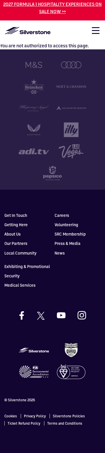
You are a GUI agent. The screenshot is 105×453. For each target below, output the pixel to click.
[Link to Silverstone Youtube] (67, 315)
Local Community (20, 252)
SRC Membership (70, 233)
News (60, 252)
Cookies (10, 416)
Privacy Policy (35, 416)
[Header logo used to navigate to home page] (27, 30)
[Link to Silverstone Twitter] (46, 315)
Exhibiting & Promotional (27, 266)
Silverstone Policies (69, 416)
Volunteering (66, 224)
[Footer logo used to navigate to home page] (34, 349)
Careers (62, 215)
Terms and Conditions (64, 423)
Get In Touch (15, 215)
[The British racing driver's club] (71, 349)
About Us (12, 233)
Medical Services (20, 285)
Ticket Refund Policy (24, 423)
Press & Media (67, 243)
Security (12, 275)
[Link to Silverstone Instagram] (82, 315)
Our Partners (15, 243)
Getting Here (16, 224)
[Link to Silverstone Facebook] (27, 315)
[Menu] (93, 32)
